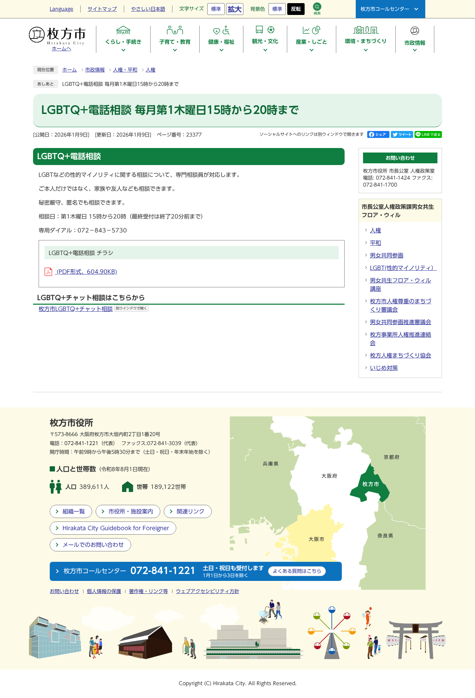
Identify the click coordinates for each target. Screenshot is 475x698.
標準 (216, 9)
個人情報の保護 (104, 591)
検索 (317, 13)
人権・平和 (125, 69)
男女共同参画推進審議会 (400, 322)
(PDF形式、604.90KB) (86, 271)
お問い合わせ (64, 591)
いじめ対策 (384, 368)
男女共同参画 (386, 255)
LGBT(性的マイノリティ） (403, 268)
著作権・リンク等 (148, 591)
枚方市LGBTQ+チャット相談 (93, 309)
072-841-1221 (81, 443)
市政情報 (95, 69)
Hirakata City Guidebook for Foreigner (116, 528)
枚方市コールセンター (385, 9)
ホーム (69, 69)
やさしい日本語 (148, 9)
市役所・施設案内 (130, 511)
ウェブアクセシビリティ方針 (207, 591)
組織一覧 (74, 511)
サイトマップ (102, 9)
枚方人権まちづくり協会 (400, 355)
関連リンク (190, 511)
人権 (150, 69)
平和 (375, 243)
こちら (297, 571)
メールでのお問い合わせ (93, 545)
